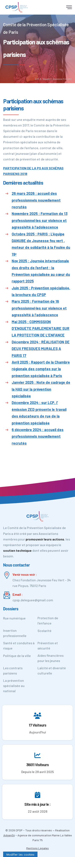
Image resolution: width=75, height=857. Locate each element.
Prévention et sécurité (48, 645)
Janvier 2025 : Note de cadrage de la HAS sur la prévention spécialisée (41, 389)
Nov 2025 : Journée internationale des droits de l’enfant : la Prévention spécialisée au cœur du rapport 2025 (41, 271)
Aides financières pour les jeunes (51, 658)
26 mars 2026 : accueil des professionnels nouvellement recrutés (36, 200)
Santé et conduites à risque (19, 645)
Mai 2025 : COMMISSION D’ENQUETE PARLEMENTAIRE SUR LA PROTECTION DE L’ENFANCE (40, 328)
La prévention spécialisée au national (14, 685)
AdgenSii (9, 835)
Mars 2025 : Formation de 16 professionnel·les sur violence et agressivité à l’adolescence (39, 308)
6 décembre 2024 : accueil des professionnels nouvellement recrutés (38, 436)
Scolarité (44, 631)
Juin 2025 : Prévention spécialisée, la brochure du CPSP (41, 291)
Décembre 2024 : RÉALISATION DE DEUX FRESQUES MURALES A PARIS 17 (41, 349)
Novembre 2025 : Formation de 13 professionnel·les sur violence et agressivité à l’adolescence (40, 220)
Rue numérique (14, 618)
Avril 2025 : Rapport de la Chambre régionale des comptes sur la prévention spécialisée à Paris (41, 369)
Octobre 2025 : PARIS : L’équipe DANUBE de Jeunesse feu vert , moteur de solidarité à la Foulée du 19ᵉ (41, 244)
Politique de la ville (17, 656)
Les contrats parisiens (12, 670)
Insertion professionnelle (14, 633)
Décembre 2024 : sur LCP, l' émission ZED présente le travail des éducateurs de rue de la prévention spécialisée (39, 412)
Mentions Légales (37, 848)
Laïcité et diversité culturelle (52, 670)
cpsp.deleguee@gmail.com (32, 600)
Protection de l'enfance (48, 620)
